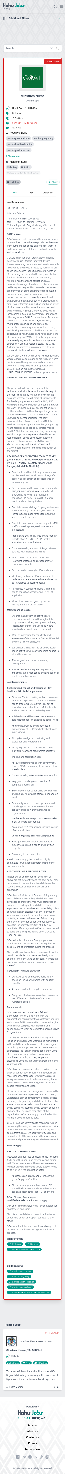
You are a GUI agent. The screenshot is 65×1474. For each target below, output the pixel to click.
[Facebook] (30, 1457)
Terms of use (32, 1449)
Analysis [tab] (48, 192)
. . (61, 6)
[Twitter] (35, 1457)
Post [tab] (15, 192)
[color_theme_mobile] (55, 6)
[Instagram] (47, 1457)
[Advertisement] (32, 31)
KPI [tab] (32, 192)
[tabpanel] (33, 747)
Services (32, 1425)
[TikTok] (41, 1457)
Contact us (32, 1437)
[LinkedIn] (18, 1457)
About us (32, 1431)
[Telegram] (24, 1457)
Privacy (32, 1443)
